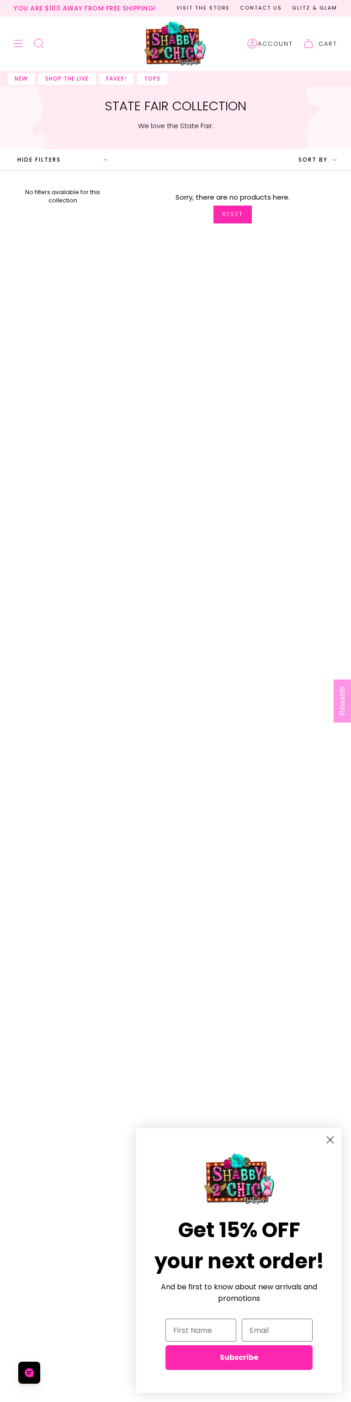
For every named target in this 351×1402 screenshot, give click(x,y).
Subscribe (239, 1357)
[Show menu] (18, 44)
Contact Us (261, 7)
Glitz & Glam (314, 7)
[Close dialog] (330, 1140)
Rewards (342, 701)
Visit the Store (203, 7)
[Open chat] (29, 1373)
